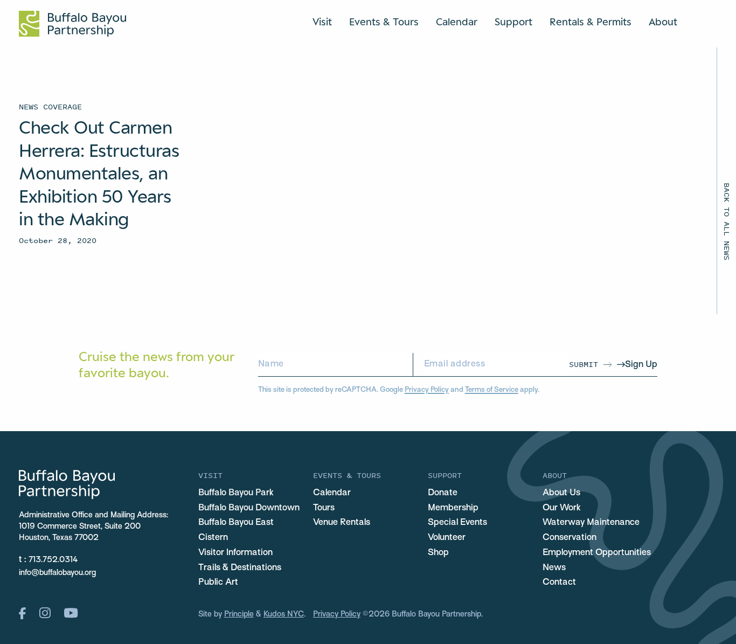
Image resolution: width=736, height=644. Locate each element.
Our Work (562, 508)
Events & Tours (384, 21)
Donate (442, 493)
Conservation (569, 538)
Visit (322, 21)
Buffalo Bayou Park (236, 493)
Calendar (456, 21)
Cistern (213, 538)
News (554, 568)
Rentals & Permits (590, 21)
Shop (438, 553)
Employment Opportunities (597, 553)
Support (513, 21)
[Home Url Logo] (72, 24)
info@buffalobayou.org (57, 573)
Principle (239, 614)
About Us (561, 493)
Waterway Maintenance (591, 522)
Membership (453, 508)
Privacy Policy (427, 389)
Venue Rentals (341, 522)
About (663, 21)
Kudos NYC (283, 614)
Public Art (218, 582)
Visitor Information (235, 553)
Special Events (457, 522)
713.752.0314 (53, 560)
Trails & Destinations (239, 568)
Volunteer (447, 538)
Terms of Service (491, 389)
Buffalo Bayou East (236, 522)
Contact (559, 582)
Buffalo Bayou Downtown (249, 508)
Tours (324, 508)
